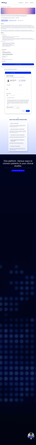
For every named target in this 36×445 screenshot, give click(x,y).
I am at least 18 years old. (10, 97)
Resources (31, 2)
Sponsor (3, 58)
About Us (26, 2)
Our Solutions (20, 2)
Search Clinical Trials (3, 6)
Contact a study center (18, 64)
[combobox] (7, 95)
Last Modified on (4, 60)
